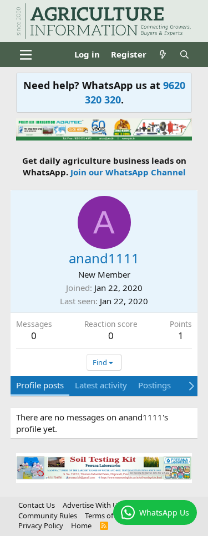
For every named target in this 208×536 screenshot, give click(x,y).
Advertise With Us (92, 505)
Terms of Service (111, 516)
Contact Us (36, 505)
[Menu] (26, 55)
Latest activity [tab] (101, 385)
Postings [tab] (154, 385)
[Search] (184, 54)
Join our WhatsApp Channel (128, 172)
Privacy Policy (40, 525)
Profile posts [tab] (40, 385)
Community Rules (47, 516)
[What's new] (163, 54)
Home (81, 525)
